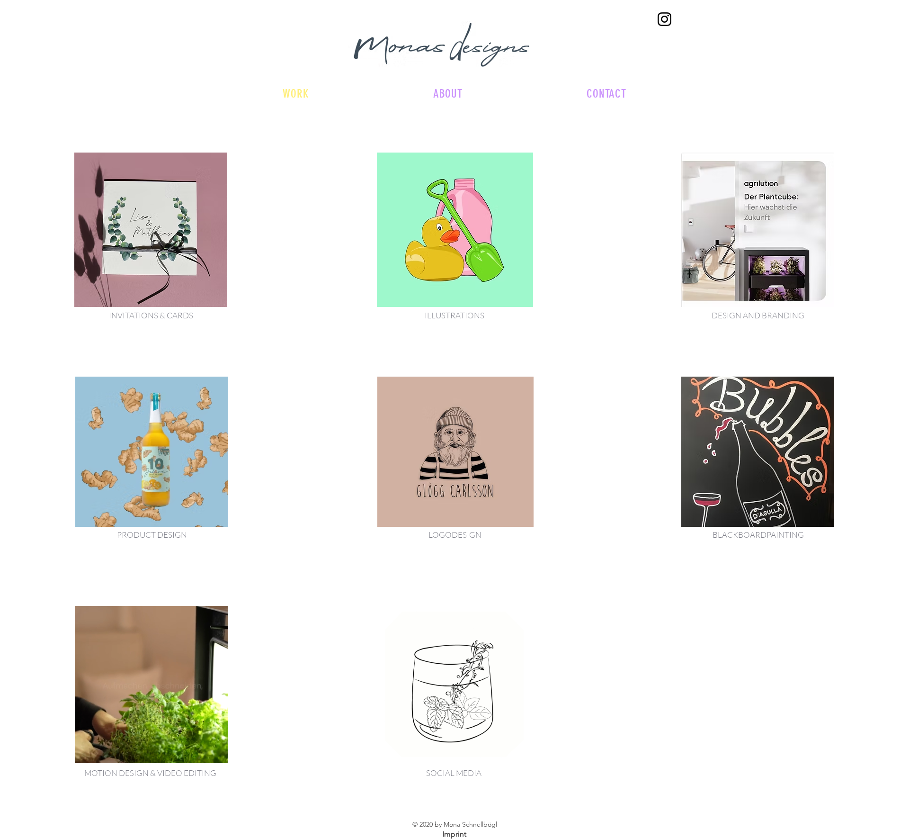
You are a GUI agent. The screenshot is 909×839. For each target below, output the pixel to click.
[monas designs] (664, 19)
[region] (150, 230)
